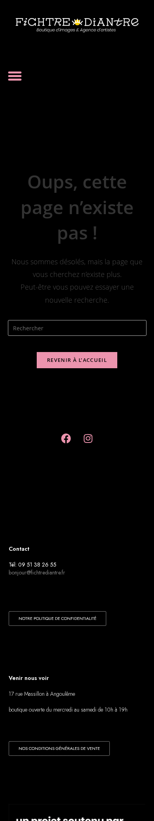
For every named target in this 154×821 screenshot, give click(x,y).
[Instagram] (88, 438)
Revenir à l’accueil (77, 359)
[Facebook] (66, 438)
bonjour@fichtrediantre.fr (37, 572)
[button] (15, 76)
